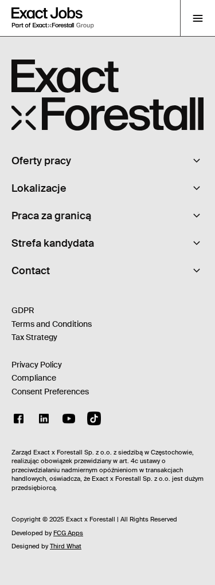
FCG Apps (68, 533)
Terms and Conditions (51, 324)
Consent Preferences (50, 391)
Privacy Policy (36, 364)
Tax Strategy (34, 337)
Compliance (33, 378)
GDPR (22, 310)
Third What (65, 546)
